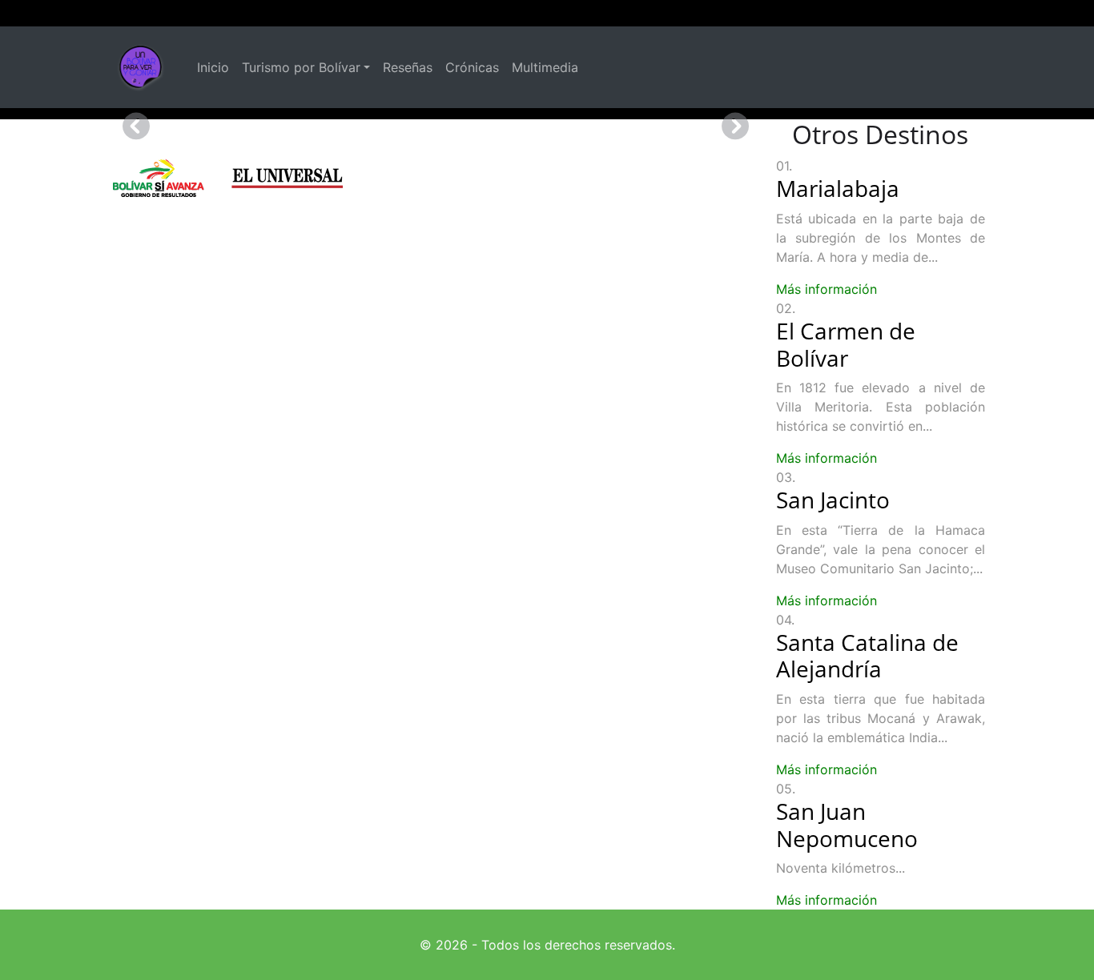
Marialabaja (837, 188)
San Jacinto (833, 499)
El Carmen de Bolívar (845, 344)
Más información (826, 289)
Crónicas (472, 67)
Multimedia (545, 67)
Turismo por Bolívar (301, 67)
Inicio (213, 67)
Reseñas (407, 67)
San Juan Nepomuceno (847, 824)
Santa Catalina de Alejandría (867, 656)
